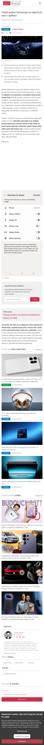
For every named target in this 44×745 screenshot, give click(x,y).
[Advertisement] (22, 165)
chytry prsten (19, 663)
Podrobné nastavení (22, 736)
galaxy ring (7, 663)
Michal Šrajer (18, 29)
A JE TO (35, 299)
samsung (31, 663)
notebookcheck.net (10, 673)
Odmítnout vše (22, 731)
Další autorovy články (10, 653)
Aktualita (6, 29)
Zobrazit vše (38, 349)
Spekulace (6, 385)
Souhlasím (22, 741)
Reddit (7, 278)
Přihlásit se (22, 699)
